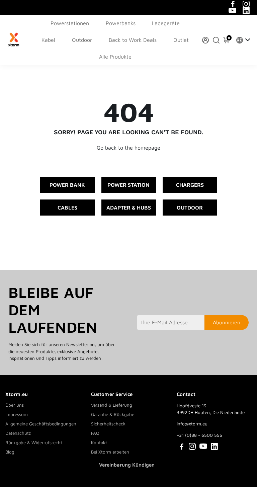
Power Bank (67, 185)
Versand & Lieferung (111, 405)
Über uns (14, 405)
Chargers (190, 185)
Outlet (181, 40)
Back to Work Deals (133, 40)
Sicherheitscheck (108, 423)
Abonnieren (226, 322)
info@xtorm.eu (192, 423)
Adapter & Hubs (128, 208)
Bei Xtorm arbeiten (110, 452)
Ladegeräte (166, 23)
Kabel (48, 40)
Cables (67, 208)
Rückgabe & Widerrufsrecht (33, 442)
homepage (147, 148)
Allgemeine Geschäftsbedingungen (40, 423)
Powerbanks (121, 23)
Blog (9, 452)
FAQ (95, 433)
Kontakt (99, 442)
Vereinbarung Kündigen (127, 465)
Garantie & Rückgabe (112, 414)
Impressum (16, 414)
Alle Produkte (115, 57)
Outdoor (82, 40)
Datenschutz (18, 433)
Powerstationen (70, 23)
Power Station (128, 185)
